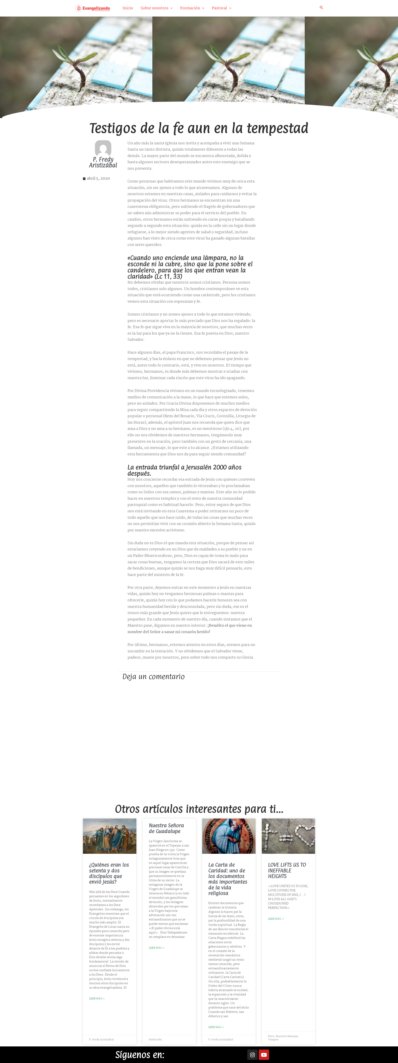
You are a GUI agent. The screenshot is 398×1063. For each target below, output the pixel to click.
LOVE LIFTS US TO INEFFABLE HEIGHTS (287, 870)
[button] (170, 8)
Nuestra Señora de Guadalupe (166, 828)
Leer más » (97, 998)
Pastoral (219, 8)
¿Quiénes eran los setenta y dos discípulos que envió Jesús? (109, 873)
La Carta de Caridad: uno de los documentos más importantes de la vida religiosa (227, 879)
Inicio (128, 8)
